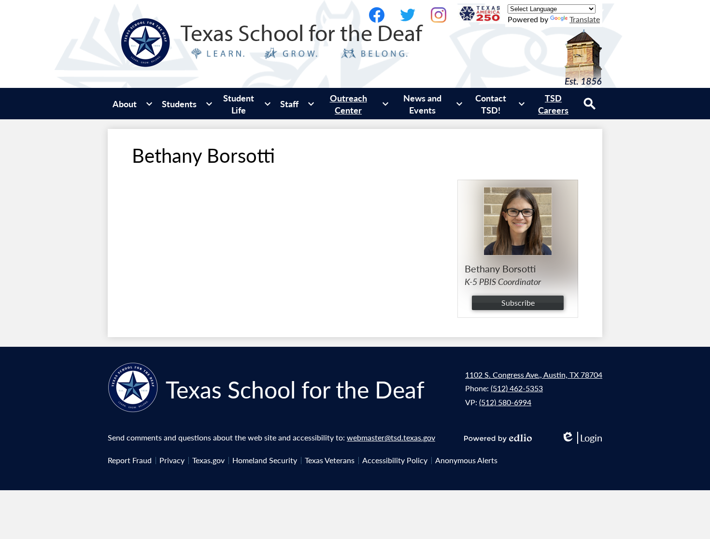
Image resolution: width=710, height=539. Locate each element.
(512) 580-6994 (505, 402)
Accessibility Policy (394, 460)
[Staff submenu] (297, 103)
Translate (584, 19)
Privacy (172, 460)
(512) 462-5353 (517, 388)
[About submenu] (132, 103)
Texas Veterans (330, 460)
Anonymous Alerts (466, 460)
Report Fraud (130, 460)
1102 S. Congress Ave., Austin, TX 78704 (533, 374)
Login (581, 438)
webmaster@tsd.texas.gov (391, 437)
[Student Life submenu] (246, 103)
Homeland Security (264, 460)
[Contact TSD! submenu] (498, 103)
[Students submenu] (187, 103)
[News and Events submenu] (430, 103)
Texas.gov (208, 460)
